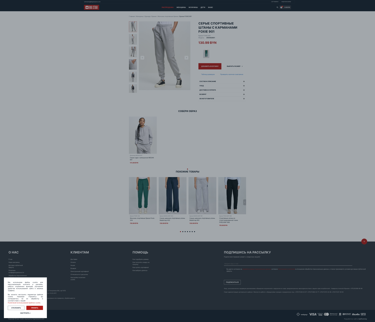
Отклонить (16, 308)
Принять (34, 308)
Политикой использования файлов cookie (24, 303)
